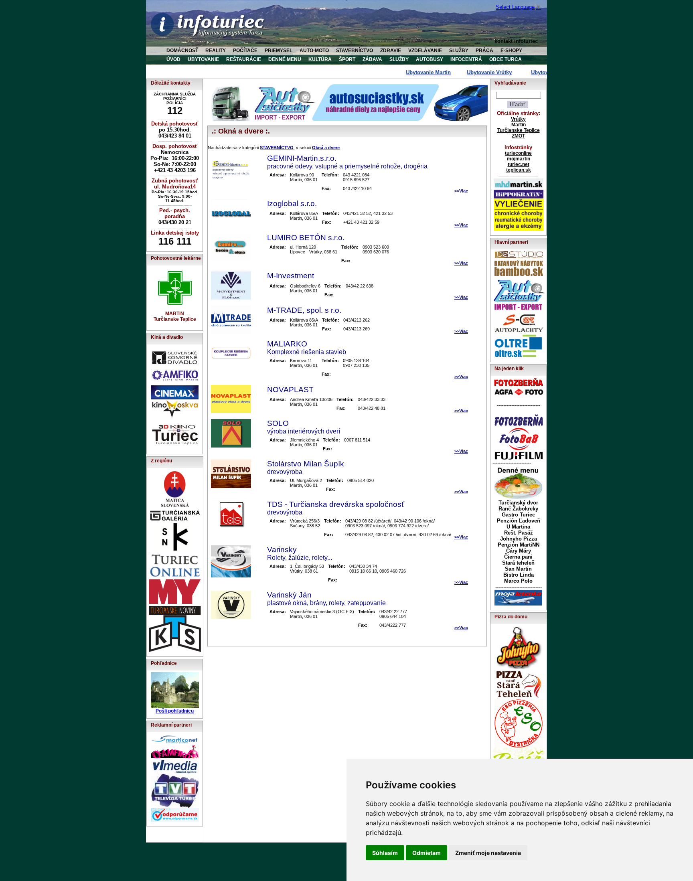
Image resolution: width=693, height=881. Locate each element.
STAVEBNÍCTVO (277, 147)
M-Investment (290, 275)
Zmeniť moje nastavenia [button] (488, 852)
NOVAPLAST (290, 389)
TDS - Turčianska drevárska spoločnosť (335, 504)
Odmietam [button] (426, 852)
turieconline (518, 153)
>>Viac (461, 190)
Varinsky (282, 549)
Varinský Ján (289, 595)
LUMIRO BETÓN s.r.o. (305, 237)
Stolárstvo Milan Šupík (305, 464)
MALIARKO (287, 344)
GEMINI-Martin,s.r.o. (301, 158)
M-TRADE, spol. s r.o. (304, 310)
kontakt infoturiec (516, 41)
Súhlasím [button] (385, 852)
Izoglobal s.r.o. (292, 203)
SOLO (278, 423)
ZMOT (518, 136)
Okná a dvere (326, 147)
